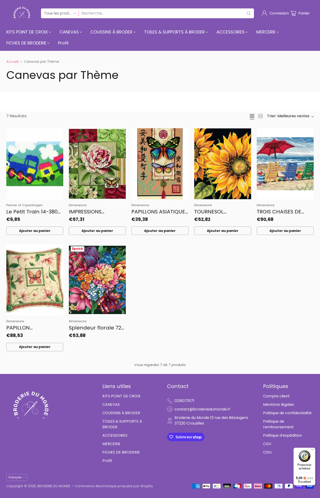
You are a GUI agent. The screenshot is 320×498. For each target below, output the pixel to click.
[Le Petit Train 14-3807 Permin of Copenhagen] (34, 163)
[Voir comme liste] (260, 116)
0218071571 (184, 400)
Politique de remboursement (278, 424)
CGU (267, 452)
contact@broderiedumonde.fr (203, 409)
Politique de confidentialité (287, 413)
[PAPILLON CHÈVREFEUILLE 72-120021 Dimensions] (34, 279)
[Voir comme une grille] (252, 116)
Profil (107, 460)
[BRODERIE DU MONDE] (21, 13)
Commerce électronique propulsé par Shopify (114, 486)
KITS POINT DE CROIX (121, 396)
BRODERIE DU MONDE (53, 486)
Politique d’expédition (282, 435)
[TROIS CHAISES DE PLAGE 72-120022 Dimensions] (285, 163)
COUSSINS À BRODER (121, 413)
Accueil (12, 61)
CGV (267, 444)
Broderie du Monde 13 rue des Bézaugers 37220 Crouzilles (211, 420)
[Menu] (312, 450)
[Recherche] (249, 13)
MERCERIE (111, 444)
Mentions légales (278, 404)
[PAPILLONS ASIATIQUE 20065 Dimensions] (159, 163)
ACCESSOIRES (114, 435)
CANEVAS (111, 404)
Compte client (276, 396)
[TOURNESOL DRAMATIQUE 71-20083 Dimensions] (222, 163)
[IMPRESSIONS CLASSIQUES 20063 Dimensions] (97, 163)
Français (15, 477)
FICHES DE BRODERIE (121, 452)
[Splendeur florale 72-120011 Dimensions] (97, 279)
